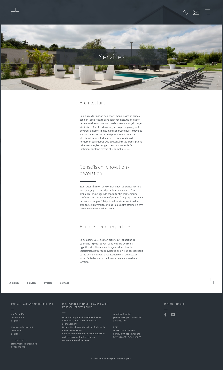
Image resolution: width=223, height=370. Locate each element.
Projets (48, 283)
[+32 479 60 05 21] (186, 12)
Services (31, 283)
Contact (64, 283)
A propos (14, 283)
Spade (128, 358)
